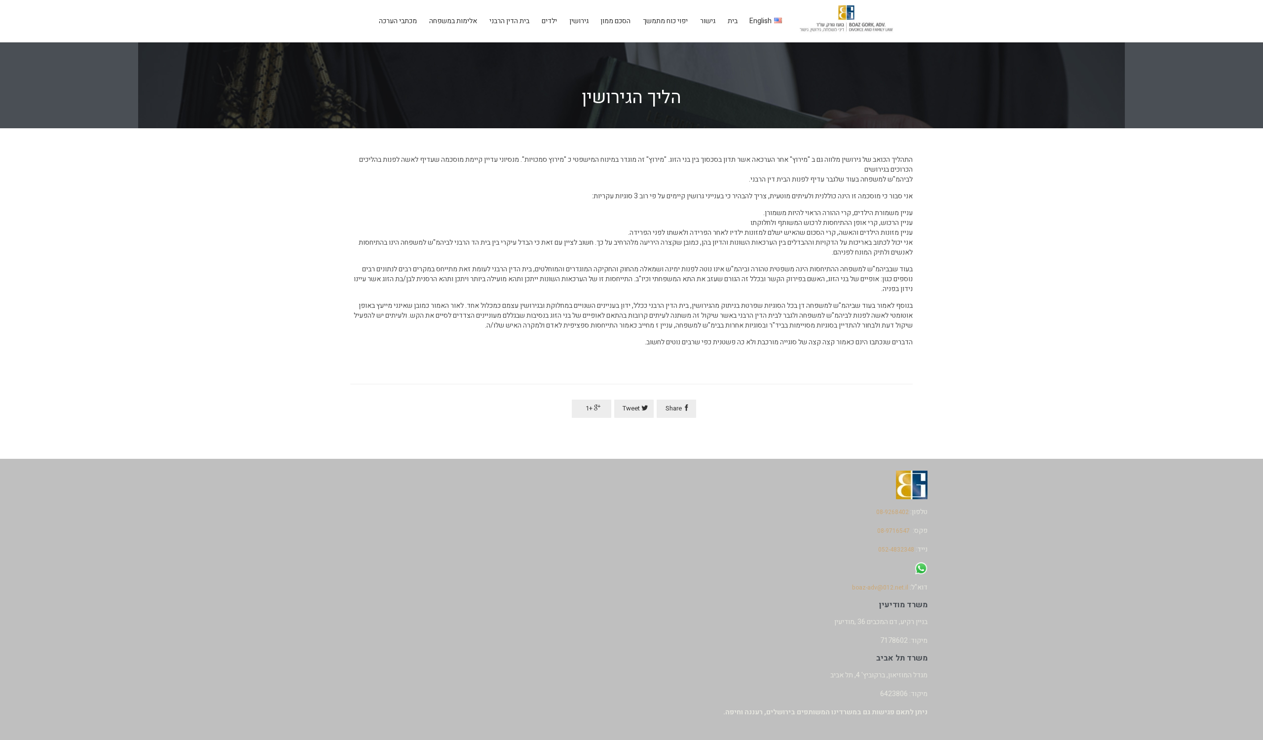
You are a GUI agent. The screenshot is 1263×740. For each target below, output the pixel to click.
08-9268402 (892, 512)
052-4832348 (896, 549)
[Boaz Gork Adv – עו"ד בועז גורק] (847, 21)
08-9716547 (893, 530)
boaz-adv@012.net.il (880, 587)
